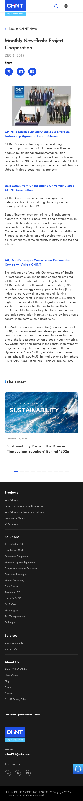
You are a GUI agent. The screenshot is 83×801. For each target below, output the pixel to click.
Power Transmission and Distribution (24, 505)
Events (8, 687)
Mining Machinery (14, 580)
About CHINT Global (16, 669)
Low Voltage (11, 499)
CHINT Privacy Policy (15, 699)
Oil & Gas (10, 604)
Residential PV (12, 592)
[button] (16, 471)
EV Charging (12, 523)
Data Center (11, 586)
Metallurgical (12, 610)
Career (8, 693)
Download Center (14, 642)
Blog (7, 681)
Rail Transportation (15, 616)
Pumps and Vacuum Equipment (21, 568)
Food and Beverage (15, 574)
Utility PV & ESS (13, 598)
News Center (11, 675)
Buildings (10, 622)
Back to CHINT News (23, 29)
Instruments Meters (15, 517)
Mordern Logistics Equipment (20, 562)
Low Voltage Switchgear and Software (24, 511)
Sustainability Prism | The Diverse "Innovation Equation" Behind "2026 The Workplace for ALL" (38, 449)
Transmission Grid (14, 544)
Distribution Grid (14, 550)
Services (11, 635)
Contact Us (11, 648)
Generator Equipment (16, 556)
